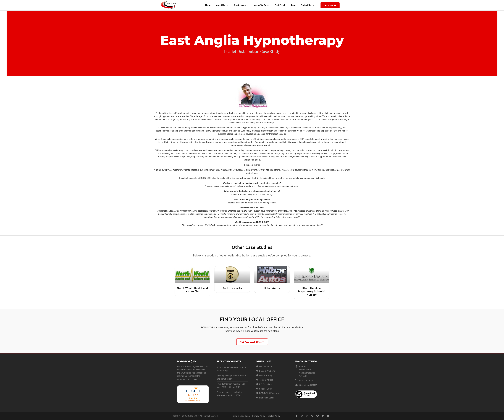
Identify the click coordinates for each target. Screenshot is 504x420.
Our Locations (265, 366)
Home (208, 5)
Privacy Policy (258, 416)
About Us (220, 5)
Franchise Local (266, 398)
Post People (280, 5)
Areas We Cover (261, 5)
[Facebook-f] (296, 416)
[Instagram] (301, 416)
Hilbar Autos (272, 288)
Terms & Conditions (241, 416)
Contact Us (306, 5)
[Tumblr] (323, 416)
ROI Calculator (265, 384)
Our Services (239, 5)
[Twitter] (317, 416)
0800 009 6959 (306, 380)
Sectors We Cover (267, 371)
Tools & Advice (266, 380)
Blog (293, 5)
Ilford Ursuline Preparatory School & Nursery (311, 291)
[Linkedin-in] (307, 416)
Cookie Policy (274, 416)
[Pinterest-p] (312, 416)
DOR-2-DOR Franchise (269, 393)
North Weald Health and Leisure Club (192, 289)
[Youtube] (328, 416)
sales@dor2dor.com (308, 385)
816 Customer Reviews (192, 400)
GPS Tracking (265, 375)
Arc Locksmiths (232, 288)
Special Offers (265, 389)
